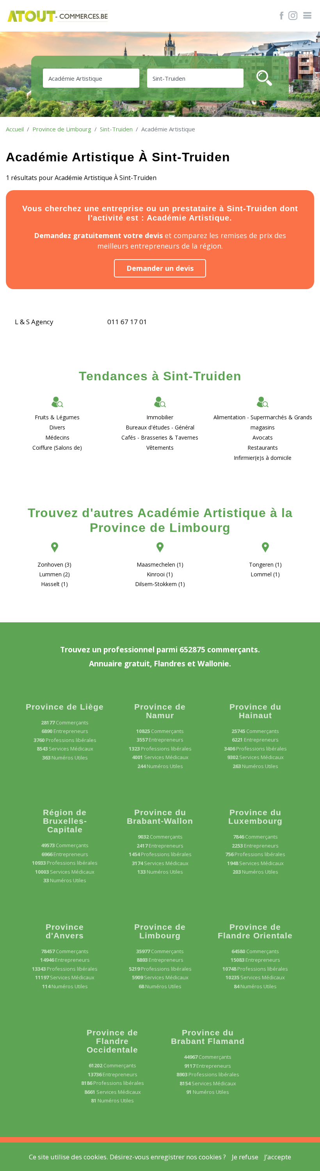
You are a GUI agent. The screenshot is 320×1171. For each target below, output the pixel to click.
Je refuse (245, 1156)
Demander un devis (160, 268)
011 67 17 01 (127, 321)
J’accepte (277, 1156)
